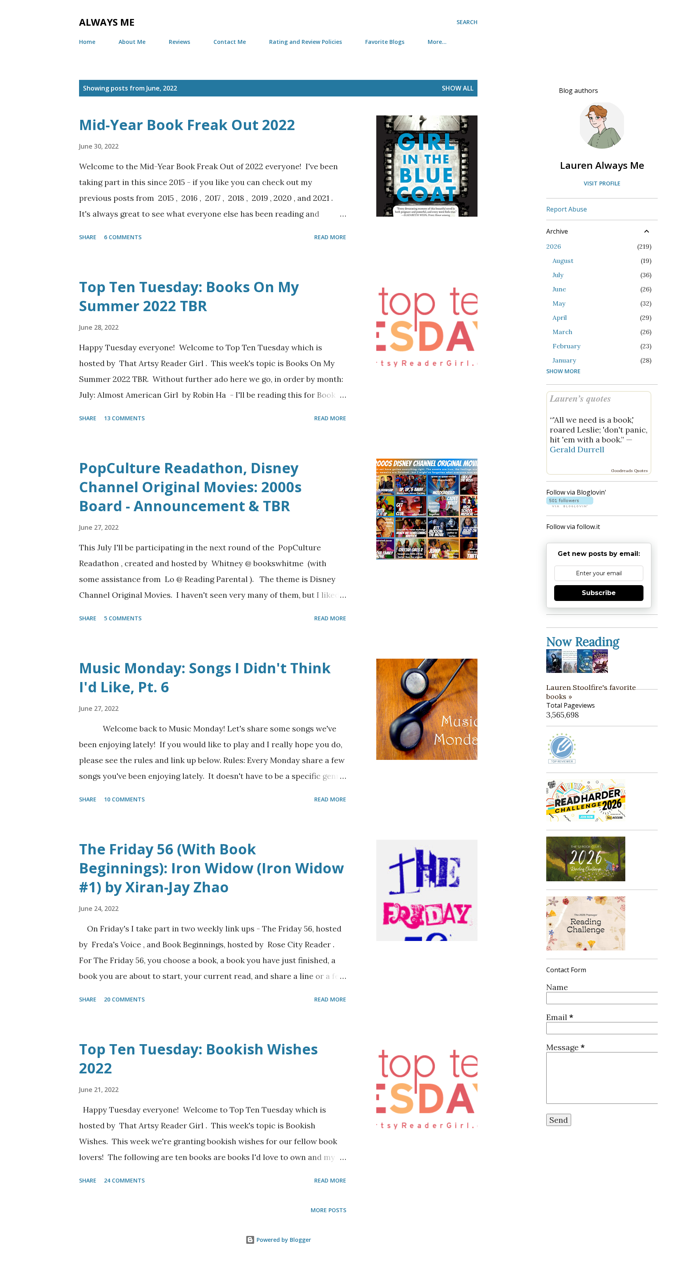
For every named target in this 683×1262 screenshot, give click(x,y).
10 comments (124, 799)
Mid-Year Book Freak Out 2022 (187, 124)
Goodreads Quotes (629, 470)
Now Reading (582, 641)
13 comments (124, 418)
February (566, 346)
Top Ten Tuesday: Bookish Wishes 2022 (198, 1058)
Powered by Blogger (283, 1239)
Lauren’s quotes (580, 398)
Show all (458, 88)
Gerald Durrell (577, 449)
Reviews (179, 41)
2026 (553, 246)
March (562, 332)
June (559, 289)
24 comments (124, 1180)
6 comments (123, 237)
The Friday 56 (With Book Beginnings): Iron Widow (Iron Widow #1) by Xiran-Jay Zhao (211, 868)
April (560, 317)
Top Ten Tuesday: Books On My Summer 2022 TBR (189, 296)
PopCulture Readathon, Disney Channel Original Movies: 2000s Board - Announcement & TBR (190, 487)
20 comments (124, 999)
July (558, 275)
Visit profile (602, 183)
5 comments (123, 618)
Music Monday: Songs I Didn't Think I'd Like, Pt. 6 (205, 677)
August (563, 260)
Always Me (106, 21)
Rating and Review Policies (305, 41)
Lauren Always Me (602, 165)
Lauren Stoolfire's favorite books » (591, 692)
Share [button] (87, 237)
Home (87, 41)
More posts (328, 1210)
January (564, 360)
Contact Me (229, 41)
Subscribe (599, 593)
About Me (132, 41)
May (559, 303)
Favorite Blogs (384, 41)
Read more (330, 237)
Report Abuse (566, 209)
